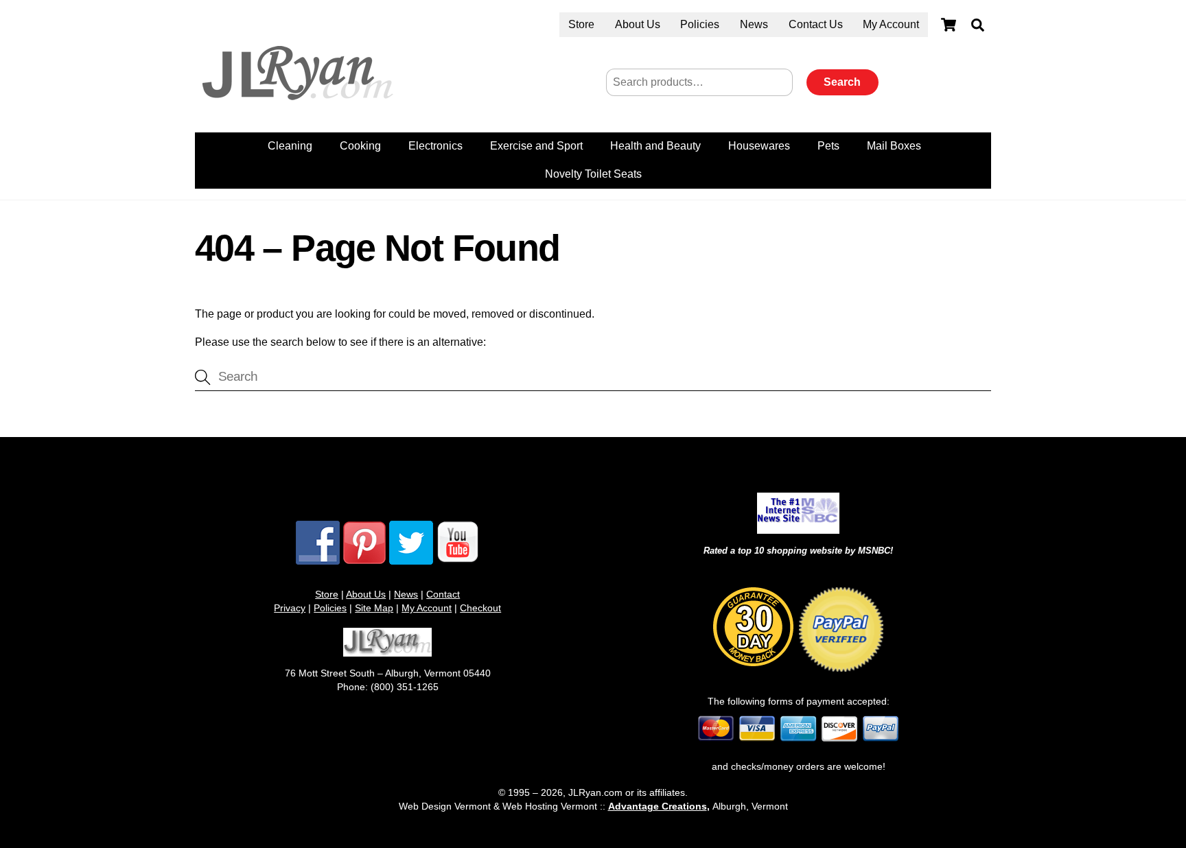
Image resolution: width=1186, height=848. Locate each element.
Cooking (360, 146)
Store (581, 24)
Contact (443, 594)
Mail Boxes (894, 146)
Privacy (289, 607)
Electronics (435, 146)
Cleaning (290, 146)
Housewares (759, 146)
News (754, 24)
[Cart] (948, 24)
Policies (699, 24)
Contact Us (816, 24)
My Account (891, 24)
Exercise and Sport (536, 146)
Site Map (374, 607)
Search (842, 82)
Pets (828, 146)
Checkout (480, 607)
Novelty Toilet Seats (593, 174)
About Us (637, 24)
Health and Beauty (655, 146)
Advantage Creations (657, 806)
